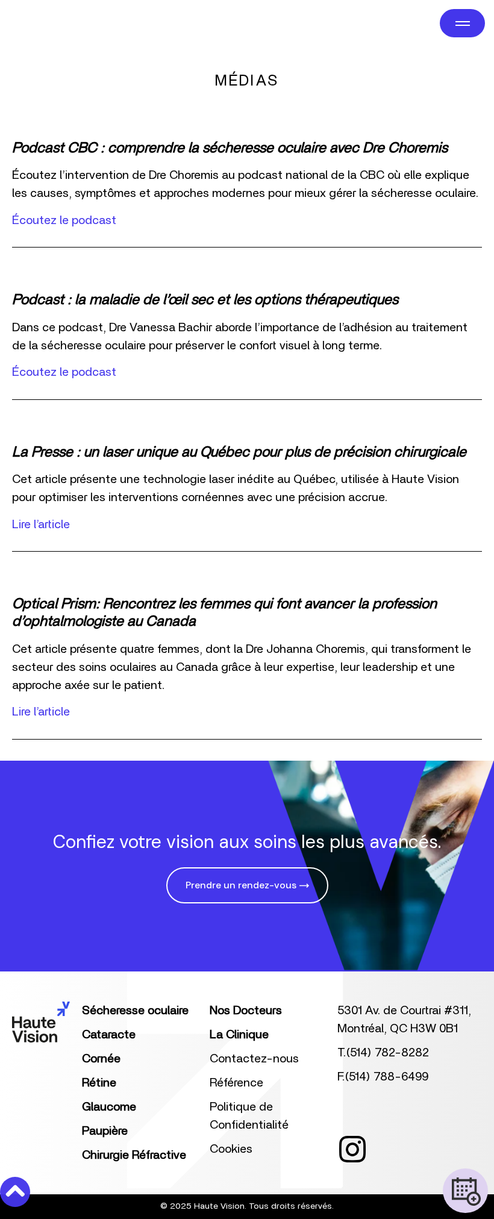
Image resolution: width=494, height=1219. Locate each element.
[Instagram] (352, 1149)
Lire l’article (41, 525)
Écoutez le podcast (64, 220)
